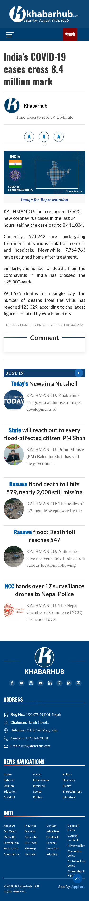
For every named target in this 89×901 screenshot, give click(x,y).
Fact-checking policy (76, 863)
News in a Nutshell (44, 383)
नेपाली (70, 34)
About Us (9, 825)
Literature (69, 797)
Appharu (78, 886)
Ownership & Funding (76, 873)
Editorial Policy (73, 828)
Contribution (12, 854)
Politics (67, 774)
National (9, 780)
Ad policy (52, 854)
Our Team (10, 831)
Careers (51, 842)
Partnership (11, 842)
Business (69, 780)
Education (10, 791)
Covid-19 (9, 797)
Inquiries (30, 825)
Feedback (52, 837)
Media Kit (10, 837)
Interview (39, 786)
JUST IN (15, 373)
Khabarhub (35, 105)
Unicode (30, 854)
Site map (30, 848)
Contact (51, 825)
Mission (30, 831)
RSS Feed (31, 842)
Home (8, 774)
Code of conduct (73, 838)
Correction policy (75, 853)
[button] (77, 878)
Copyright (52, 848)
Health (67, 786)
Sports (37, 791)
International (41, 780)
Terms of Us (11, 848)
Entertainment (72, 791)
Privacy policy (76, 845)
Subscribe (31, 837)
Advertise (52, 831)
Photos (37, 797)
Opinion (9, 786)
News (37, 774)
